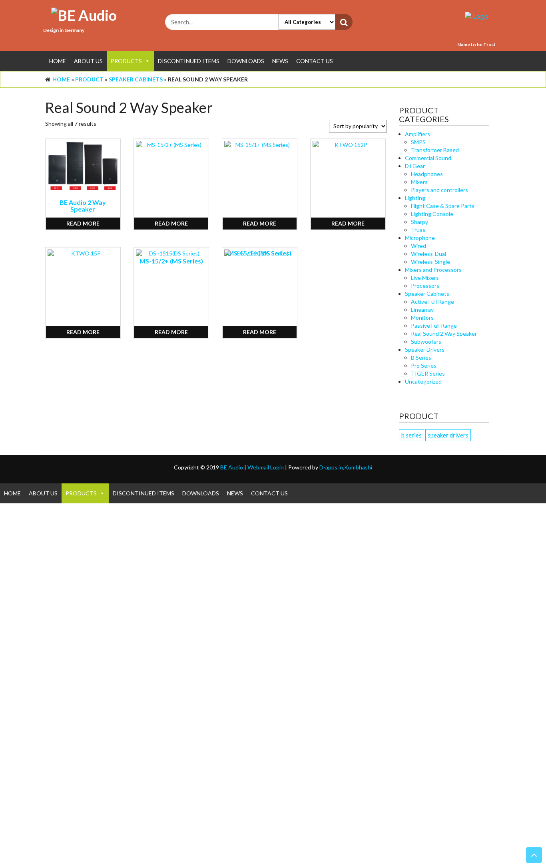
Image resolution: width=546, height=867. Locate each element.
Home (57, 60)
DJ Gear (415, 165)
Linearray (422, 309)
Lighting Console (432, 213)
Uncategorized (423, 381)
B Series (421, 357)
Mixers (419, 181)
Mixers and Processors (433, 269)
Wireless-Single (430, 261)
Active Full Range (432, 301)
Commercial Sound (428, 157)
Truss (418, 229)
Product (89, 79)
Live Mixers (425, 277)
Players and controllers (439, 189)
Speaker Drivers (424, 349)
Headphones (427, 173)
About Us (88, 60)
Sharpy (419, 221)
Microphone (420, 237)
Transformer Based (435, 149)
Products (126, 60)
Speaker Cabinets (136, 79)
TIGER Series (428, 373)
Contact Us (314, 60)
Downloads (245, 60)
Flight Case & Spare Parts (442, 205)
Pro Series (423, 365)
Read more (83, 223)
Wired (418, 245)
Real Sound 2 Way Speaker (444, 333)
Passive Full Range (434, 325)
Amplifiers (417, 134)
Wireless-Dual (428, 253)
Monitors (422, 317)
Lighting (415, 197)
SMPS (418, 142)
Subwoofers (426, 341)
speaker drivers (448, 435)
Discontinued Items (188, 60)
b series (411, 435)
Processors (425, 285)
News (280, 60)
